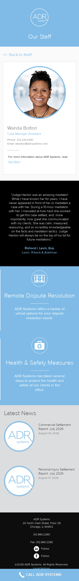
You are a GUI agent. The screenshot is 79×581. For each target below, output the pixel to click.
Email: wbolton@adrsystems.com (27, 143)
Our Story (14, 161)
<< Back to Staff (17, 55)
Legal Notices (41, 568)
